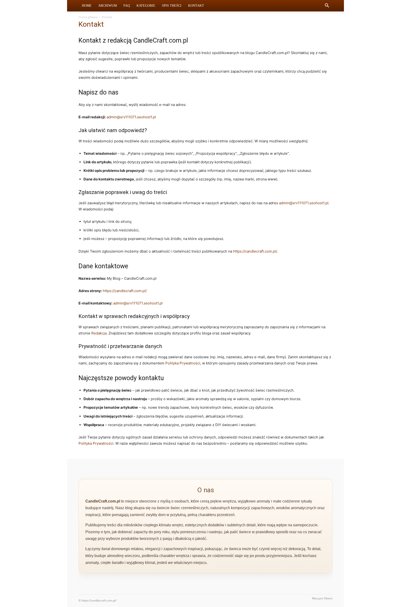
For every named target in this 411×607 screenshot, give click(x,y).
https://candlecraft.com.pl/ (255, 251)
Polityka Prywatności (182, 363)
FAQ (126, 5)
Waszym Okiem (322, 598)
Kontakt (196, 5)
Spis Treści (171, 5)
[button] (327, 6)
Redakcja (99, 333)
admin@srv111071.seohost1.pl (131, 117)
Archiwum (107, 5)
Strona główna (88, 17)
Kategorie (146, 5)
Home (87, 5)
